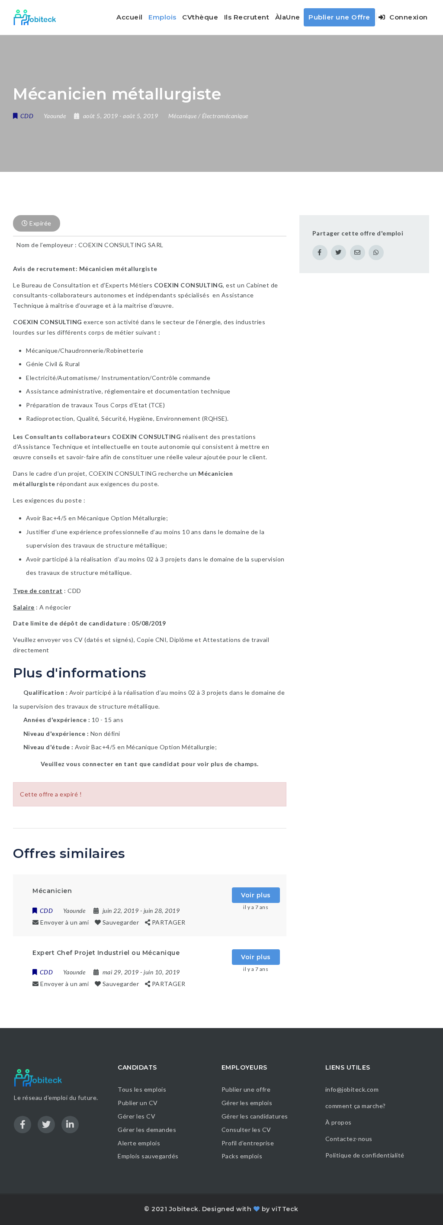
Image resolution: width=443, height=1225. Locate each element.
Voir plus (256, 895)
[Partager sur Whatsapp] (376, 252)
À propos (338, 1122)
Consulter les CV (246, 1129)
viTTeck (285, 1209)
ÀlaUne (287, 17)
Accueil (129, 17)
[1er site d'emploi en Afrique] (39, 17)
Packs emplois (242, 1156)
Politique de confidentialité (365, 1155)
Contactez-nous (348, 1138)
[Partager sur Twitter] (338, 252)
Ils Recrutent (247, 17)
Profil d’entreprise (248, 1143)
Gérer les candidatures (255, 1116)
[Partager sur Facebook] (319, 252)
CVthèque (200, 17)
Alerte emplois (139, 1143)
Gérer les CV (136, 1116)
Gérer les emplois (247, 1102)
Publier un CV (138, 1102)
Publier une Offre (339, 17)
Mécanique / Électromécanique (208, 115)
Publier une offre (246, 1089)
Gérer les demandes (147, 1129)
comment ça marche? (355, 1105)
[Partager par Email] (357, 252)
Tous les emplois (142, 1089)
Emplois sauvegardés (148, 1156)
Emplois (162, 17)
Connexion (408, 17)
